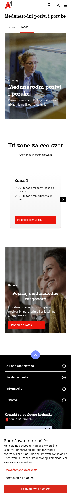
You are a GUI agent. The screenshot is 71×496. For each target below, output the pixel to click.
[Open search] (49, 5)
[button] (58, 5)
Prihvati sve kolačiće (35, 489)
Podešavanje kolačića (19, 478)
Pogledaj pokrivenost (29, 220)
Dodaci (24, 27)
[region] (35, 462)
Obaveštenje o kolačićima (21, 470)
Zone (12, 27)
